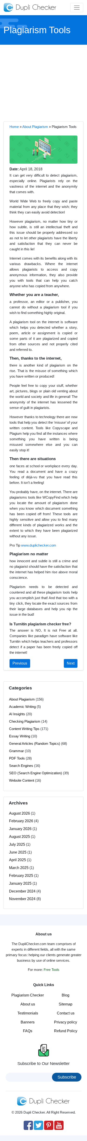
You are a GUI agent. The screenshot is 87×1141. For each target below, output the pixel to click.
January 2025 (20, 883)
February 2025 (21, 876)
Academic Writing (22, 707)
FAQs (27, 1031)
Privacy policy (65, 1022)
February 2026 (21, 821)
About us (27, 1004)
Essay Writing (19, 736)
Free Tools (51, 970)
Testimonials (27, 1013)
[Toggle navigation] (76, 7)
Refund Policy (65, 1031)
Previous (20, 663)
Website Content (21, 780)
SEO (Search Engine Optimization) (35, 773)
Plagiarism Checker (27, 995)
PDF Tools (17, 758)
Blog (65, 995)
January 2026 (20, 829)
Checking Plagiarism (24, 721)
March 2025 (19, 868)
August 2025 (19, 837)
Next (70, 663)
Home (14, 127)
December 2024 (22, 891)
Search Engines (21, 766)
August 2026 (19, 813)
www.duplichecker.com (38, 545)
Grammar (16, 751)
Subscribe (67, 1077)
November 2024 (22, 899)
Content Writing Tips (24, 729)
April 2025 (17, 860)
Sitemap (65, 1004)
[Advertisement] (44, 82)
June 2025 (17, 852)
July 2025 (17, 844)
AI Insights (17, 714)
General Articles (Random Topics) (34, 743)
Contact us (65, 1013)
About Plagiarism (35, 127)
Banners (28, 1022)
